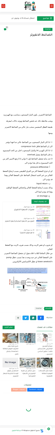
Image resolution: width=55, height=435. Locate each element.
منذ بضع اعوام (28, 207)
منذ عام (49, 343)
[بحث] (3, 6)
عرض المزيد (8, 327)
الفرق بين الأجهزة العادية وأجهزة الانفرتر (19, 221)
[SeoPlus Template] (41, 430)
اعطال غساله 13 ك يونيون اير (23, 18)
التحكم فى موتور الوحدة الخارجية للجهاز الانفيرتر (10, 373)
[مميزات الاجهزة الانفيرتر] (43, 211)
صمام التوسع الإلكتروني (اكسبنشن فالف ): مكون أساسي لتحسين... (45, 350)
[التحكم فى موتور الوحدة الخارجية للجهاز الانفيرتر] (10, 362)
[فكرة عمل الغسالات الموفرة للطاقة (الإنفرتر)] (44, 362)
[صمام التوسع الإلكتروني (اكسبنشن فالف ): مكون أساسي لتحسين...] (44, 338)
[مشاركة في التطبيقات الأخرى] (18, 318)
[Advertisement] (27, 73)
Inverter (48, 29)
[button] (41, 318)
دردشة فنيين (16, 431)
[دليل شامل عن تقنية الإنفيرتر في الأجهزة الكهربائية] (27, 362)
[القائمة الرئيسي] (52, 6)
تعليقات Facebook (35, 390)
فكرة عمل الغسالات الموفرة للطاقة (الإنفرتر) (45, 373)
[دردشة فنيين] (27, 6)
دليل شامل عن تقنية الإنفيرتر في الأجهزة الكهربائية (28, 373)
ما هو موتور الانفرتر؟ (27, 233)
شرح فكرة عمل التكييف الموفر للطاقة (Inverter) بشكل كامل (10, 350)
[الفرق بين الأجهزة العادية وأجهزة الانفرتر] (43, 222)
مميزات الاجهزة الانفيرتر (24, 210)
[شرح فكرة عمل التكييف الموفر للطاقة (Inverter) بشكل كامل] (10, 338)
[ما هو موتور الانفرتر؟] (43, 234)
